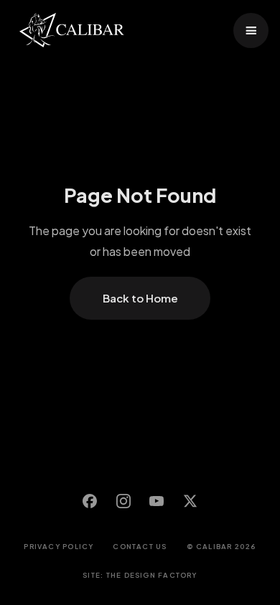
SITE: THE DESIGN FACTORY (140, 575)
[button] (251, 30)
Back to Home (140, 298)
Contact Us (140, 546)
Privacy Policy (58, 546)
